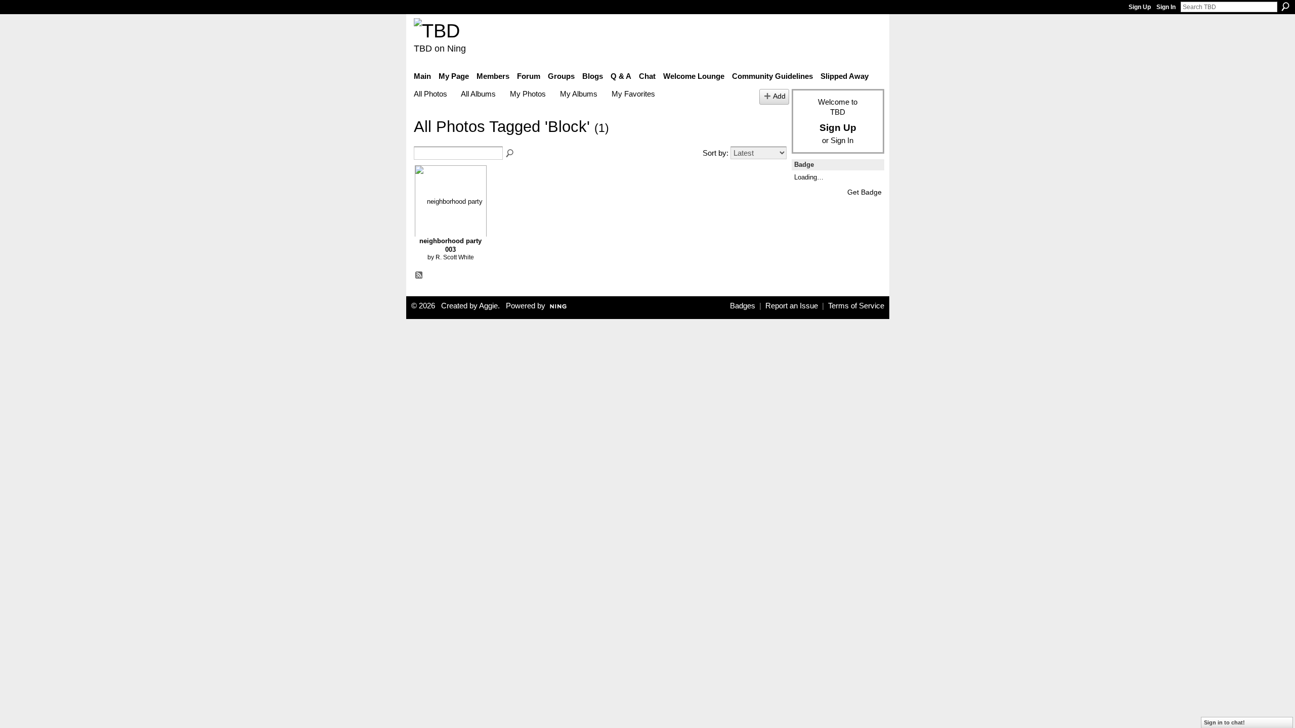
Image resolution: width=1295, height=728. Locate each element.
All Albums (478, 93)
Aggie (488, 306)
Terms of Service (856, 306)
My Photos (528, 93)
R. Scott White (455, 257)
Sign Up (1140, 7)
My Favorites (633, 93)
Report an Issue (791, 306)
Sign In (1166, 7)
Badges (742, 306)
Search (1285, 6)
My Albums (578, 93)
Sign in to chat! (1224, 722)
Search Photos (510, 153)
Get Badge (864, 192)
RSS (419, 275)
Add (779, 96)
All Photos (430, 93)
